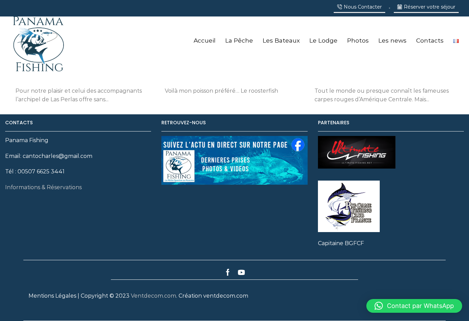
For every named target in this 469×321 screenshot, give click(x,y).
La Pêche (239, 40)
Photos (358, 40)
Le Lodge (323, 40)
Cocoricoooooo (189, 77)
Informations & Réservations (43, 187)
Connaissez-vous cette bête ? (362, 77)
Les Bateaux (281, 40)
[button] (414, 306)
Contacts (430, 40)
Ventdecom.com (153, 296)
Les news (392, 40)
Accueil (205, 40)
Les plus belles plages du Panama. (67, 77)
